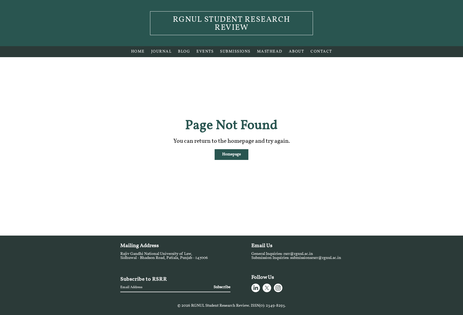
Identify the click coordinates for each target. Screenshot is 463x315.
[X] (267, 288)
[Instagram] (278, 288)
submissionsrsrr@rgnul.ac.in (315, 258)
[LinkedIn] (255, 288)
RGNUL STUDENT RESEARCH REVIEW (231, 24)
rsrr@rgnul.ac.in (298, 254)
